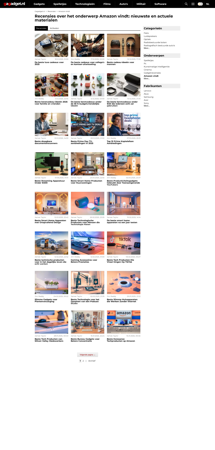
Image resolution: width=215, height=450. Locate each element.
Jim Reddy (75, 59)
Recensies (52, 11)
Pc (145, 63)
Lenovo (147, 91)
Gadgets (39, 3)
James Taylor (40, 59)
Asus (146, 94)
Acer (146, 100)
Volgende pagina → (87, 355)
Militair (141, 3)
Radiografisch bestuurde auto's (159, 45)
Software (160, 3)
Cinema (148, 70)
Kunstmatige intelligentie (157, 66)
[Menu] (192, 4)
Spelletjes (60, 3)
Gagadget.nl (40, 11)
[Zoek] (186, 4)
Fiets (146, 33)
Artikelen (54, 28)
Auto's (123, 3)
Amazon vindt (151, 76)
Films (107, 3)
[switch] (200, 4)
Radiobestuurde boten (155, 42)
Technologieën (85, 3)
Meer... (147, 48)
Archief (91, 361)
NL (207, 4)
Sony (146, 103)
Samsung (148, 97)
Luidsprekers (150, 36)
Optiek (147, 39)
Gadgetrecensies (152, 73)
